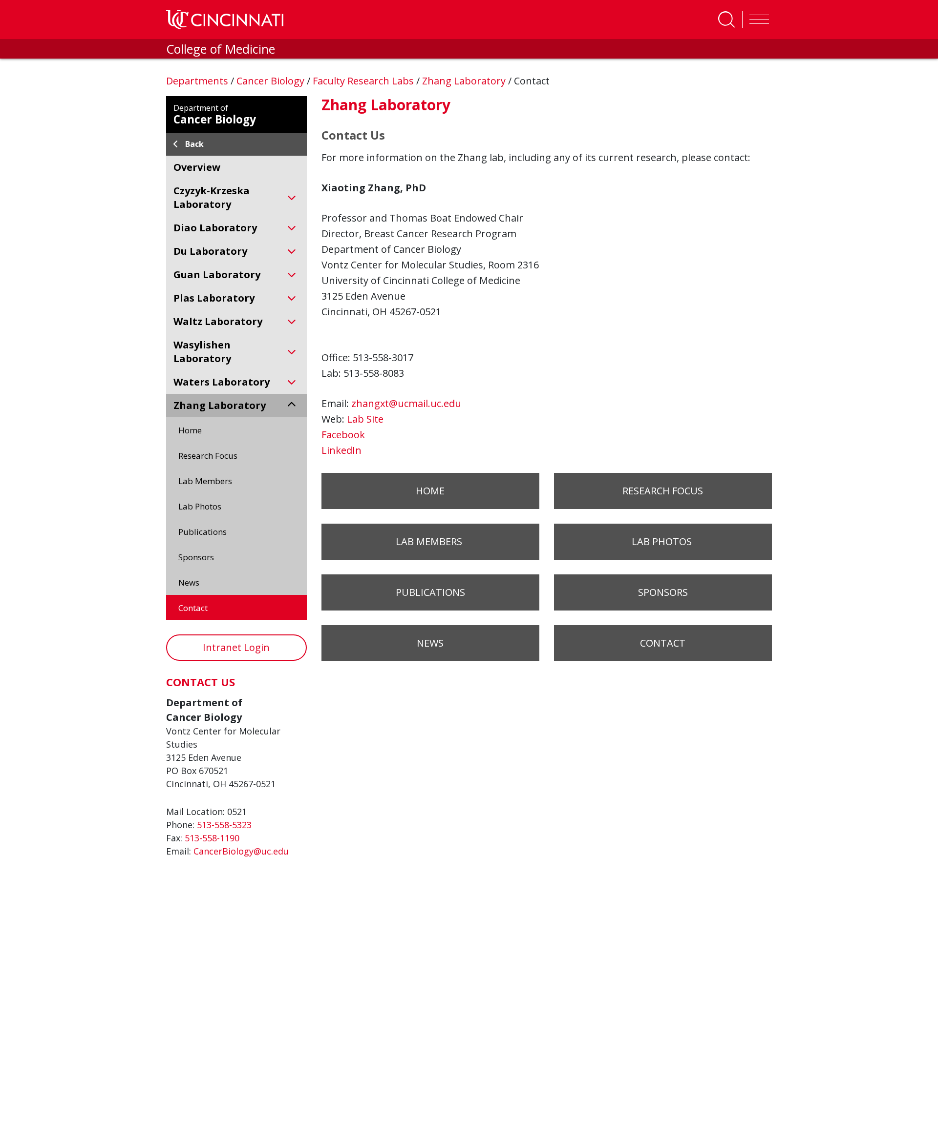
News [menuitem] (188, 582)
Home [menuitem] (190, 430)
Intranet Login (236, 647)
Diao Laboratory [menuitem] (215, 227)
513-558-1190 (212, 838)
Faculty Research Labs (364, 80)
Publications (430, 592)
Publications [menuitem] (202, 531)
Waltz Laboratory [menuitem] (217, 321)
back (194, 144)
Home (430, 490)
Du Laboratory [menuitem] (210, 251)
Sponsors (663, 592)
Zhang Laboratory (465, 80)
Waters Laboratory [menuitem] (221, 381)
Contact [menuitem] (193, 607)
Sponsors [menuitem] (196, 557)
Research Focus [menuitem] (207, 455)
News (430, 643)
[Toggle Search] (726, 19)
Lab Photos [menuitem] (200, 506)
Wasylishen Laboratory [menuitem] (202, 351)
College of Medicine (220, 49)
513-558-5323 (224, 825)
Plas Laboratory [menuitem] (214, 298)
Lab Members (430, 541)
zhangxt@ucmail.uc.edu (406, 403)
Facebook (343, 434)
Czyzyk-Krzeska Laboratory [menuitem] (211, 197)
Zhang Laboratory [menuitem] (219, 405)
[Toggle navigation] (756, 19)
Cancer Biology (271, 80)
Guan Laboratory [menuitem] (216, 274)
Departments (198, 80)
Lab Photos (663, 541)
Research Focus (662, 490)
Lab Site (365, 419)
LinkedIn (341, 450)
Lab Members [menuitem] (206, 481)
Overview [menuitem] (196, 167)
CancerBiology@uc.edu (241, 851)
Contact (662, 643)
